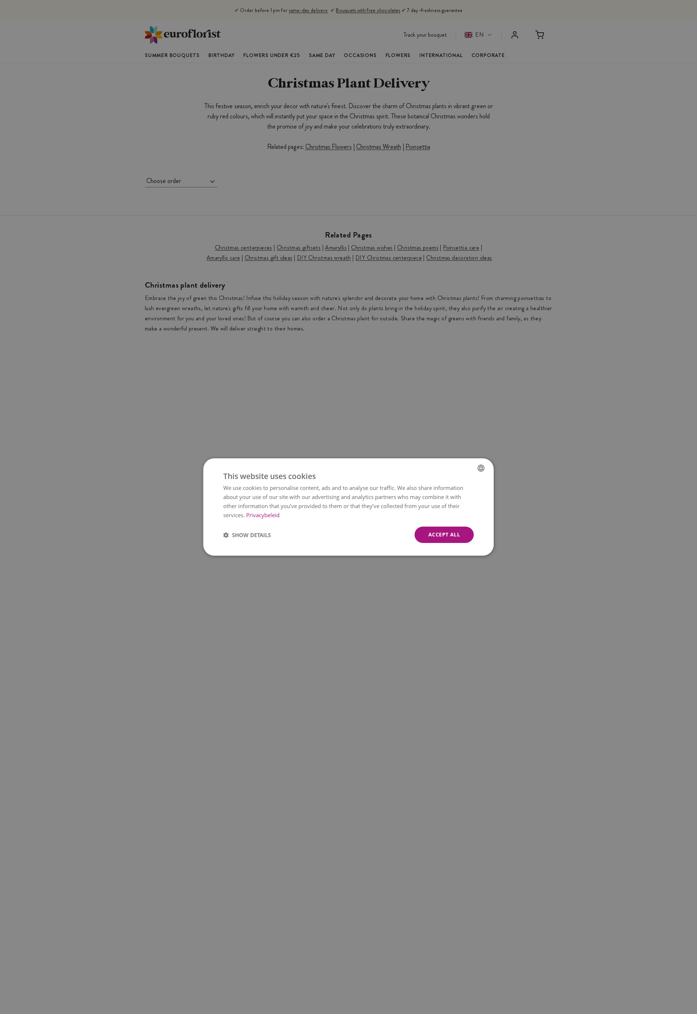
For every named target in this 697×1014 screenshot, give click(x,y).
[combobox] (481, 468)
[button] (247, 535)
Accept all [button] (444, 534)
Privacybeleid (263, 515)
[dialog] (348, 507)
